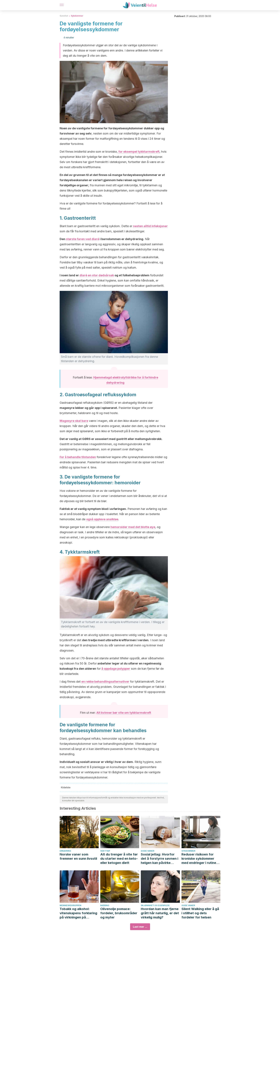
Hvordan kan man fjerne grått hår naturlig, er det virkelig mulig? (160, 913)
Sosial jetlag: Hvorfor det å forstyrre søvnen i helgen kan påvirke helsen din (159, 858)
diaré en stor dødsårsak (97, 275)
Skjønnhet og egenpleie (155, 905)
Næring (104, 905)
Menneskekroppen (70, 905)
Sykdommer (77, 16)
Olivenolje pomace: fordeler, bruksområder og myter (118, 913)
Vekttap (105, 851)
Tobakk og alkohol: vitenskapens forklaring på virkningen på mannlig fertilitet (78, 913)
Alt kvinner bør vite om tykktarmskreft (123, 712)
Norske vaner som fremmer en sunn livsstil (78, 856)
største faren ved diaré (82, 239)
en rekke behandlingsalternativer (105, 681)
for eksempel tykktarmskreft (138, 151)
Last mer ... (140, 926)
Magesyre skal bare (74, 420)
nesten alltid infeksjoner (150, 226)
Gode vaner (147, 851)
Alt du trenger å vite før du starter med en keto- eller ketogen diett (119, 858)
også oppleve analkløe (102, 519)
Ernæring (65, 851)
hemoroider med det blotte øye (133, 527)
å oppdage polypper (115, 668)
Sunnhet (64, 16)
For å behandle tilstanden (78, 457)
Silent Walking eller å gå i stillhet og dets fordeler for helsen (200, 913)
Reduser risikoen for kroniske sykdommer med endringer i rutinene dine (200, 858)
